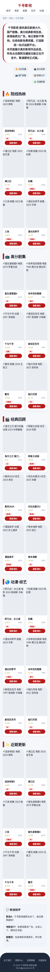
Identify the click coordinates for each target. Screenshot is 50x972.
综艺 (33, 10)
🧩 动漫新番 (39, 81)
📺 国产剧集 (20, 75)
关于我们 (7, 960)
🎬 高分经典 (39, 69)
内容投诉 (42, 960)
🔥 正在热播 (20, 69)
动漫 (41, 10)
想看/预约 (13, 143)
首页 (8, 10)
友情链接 (31, 960)
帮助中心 (19, 960)
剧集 (25, 10)
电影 (16, 10)
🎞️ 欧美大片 (39, 75)
